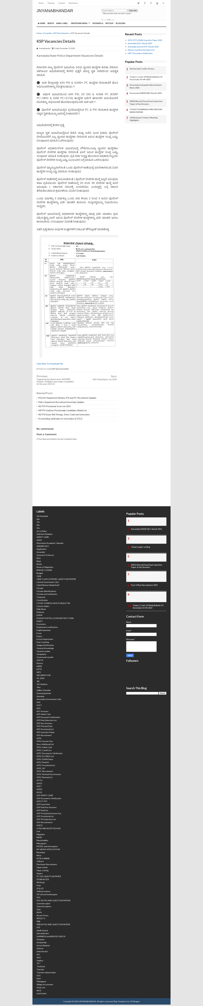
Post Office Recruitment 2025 (144, 585)
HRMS (39, 666)
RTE (38, 927)
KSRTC (40, 825)
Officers (40, 861)
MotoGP (110, 23)
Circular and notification (47, 594)
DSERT (40, 621)
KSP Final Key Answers (47, 807)
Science (40, 948)
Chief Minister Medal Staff (48, 585)
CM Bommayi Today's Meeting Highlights (144, 118)
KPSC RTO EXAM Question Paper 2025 (145, 40)
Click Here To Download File (50, 363)
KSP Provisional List (45, 816)
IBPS (39, 672)
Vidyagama (41, 981)
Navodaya (41, 852)
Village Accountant (45, 984)
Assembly (47, 33)
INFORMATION (44, 675)
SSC (38, 954)
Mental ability (42, 840)
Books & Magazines (45, 567)
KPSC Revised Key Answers (49, 774)
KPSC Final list (43, 762)
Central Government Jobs (48, 582)
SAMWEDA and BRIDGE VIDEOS (51, 936)
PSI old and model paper (47, 894)
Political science (43, 891)
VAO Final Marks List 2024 (105, 379)
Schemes (40, 939)
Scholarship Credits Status (142, 68)
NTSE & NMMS (43, 858)
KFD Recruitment (44, 735)
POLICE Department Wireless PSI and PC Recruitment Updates (67, 398)
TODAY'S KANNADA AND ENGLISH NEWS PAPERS (146, 110)
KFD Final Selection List (47, 720)
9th (38, 528)
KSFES (39, 789)
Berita (51, 23)
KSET (39, 786)
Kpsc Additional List (45, 744)
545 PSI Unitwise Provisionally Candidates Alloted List (62, 410)
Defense (40, 612)
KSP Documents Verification (49, 798)
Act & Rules (42, 531)
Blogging (120, 23)
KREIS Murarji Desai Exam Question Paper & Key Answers (146, 102)
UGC (39, 975)
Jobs (39, 687)
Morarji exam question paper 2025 (146, 556)
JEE (38, 681)
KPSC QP (41, 768)
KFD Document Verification (48, 717)
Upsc (39, 978)
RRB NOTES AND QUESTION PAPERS (53, 924)
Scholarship (42, 942)
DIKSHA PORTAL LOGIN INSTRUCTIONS (55, 618)
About (41, 3)
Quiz (39, 909)
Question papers (44, 906)
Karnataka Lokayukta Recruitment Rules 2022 (146, 86)
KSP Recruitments (61, 33)
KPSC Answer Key (45, 741)
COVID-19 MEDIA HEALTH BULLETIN (53, 603)
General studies (43, 651)
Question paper (43, 903)
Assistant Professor (45, 555)
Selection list (42, 951)
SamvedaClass (43, 933)
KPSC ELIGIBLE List (45, 756)
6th (38, 519)
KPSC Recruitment (45, 771)
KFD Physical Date (44, 726)
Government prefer (45, 657)
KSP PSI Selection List (46, 819)
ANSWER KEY (43, 546)
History (40, 663)
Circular (40, 588)
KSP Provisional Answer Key (49, 813)
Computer (41, 597)
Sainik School (42, 930)
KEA (38, 708)
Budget (40, 573)
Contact (61, 3)
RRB (38, 921)
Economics (41, 624)
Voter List (41, 987)
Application (41, 549)
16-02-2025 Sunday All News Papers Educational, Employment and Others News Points (147, 596)
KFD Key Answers (44, 723)
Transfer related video (46, 972)
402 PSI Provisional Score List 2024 (54, 406)
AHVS (39, 540)
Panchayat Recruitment (47, 864)
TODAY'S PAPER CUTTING (143, 538)
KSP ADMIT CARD (45, 795)
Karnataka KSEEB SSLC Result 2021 (146, 93)
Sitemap (51, 3)
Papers (40, 873)
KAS (38, 702)
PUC (39, 897)
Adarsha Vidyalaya (44, 534)
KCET (39, 705)
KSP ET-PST (42, 801)
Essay (39, 633)
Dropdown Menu (79, 23)
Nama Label (62, 23)
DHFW (39, 615)
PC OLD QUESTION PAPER (49, 876)
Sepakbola (97, 23)
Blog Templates (120, 1001)
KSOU (39, 792)
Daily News (41, 609)
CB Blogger (135, 1001)
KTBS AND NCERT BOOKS (49, 828)
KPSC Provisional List (46, 765)
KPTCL (40, 780)
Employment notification (47, 627)
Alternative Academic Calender (50, 543)
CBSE (39, 576)
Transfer (40, 969)
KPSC (39, 738)
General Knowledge (45, 648)
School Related (43, 945)
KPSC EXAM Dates (45, 759)
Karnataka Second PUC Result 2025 (143, 46)
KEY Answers (42, 711)
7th (38, 522)
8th (38, 525)
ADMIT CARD (43, 537)
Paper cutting (42, 870)
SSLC (39, 957)
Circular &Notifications (46, 591)
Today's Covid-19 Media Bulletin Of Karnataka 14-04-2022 (146, 78)
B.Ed (38, 558)
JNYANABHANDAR (55, 10)
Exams (39, 636)
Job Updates (42, 684)
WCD (39, 990)
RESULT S (41, 918)
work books (42, 993)
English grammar (44, 630)
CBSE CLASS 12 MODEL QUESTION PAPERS (56, 579)
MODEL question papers (47, 846)
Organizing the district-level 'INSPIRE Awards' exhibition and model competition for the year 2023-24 (55, 381)
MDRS (39, 837)
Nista (39, 855)
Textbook (41, 966)
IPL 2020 (40, 678)
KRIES (39, 783)
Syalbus (40, 960)
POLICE (40, 888)
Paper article (42, 867)
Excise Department (45, 639)
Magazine (41, 834)
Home (42, 23)
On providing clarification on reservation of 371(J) (60, 419)
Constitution (42, 600)
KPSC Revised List (45, 777)
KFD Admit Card (44, 714)
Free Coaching (43, 642)
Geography (41, 654)
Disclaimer (73, 3)
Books (39, 564)
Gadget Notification (45, 645)
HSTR (39, 669)
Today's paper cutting (140, 547)
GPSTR (40, 660)
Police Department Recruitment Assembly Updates (61, 402)
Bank (39, 561)
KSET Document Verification (140, 53)
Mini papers (42, 843)
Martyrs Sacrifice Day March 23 (141, 50)
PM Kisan (41, 882)
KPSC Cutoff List (44, 750)
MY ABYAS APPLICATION (48, 849)
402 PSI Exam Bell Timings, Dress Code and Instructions (64, 414)
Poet (39, 885)
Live (38, 831)
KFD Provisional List (45, 729)
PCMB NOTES (43, 879)
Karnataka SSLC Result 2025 (140, 43)
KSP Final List (42, 810)
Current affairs (43, 606)
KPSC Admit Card (44, 747)
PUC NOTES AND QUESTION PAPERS (53, 900)
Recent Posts (42, 915)
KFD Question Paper (46, 732)
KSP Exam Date (43, 804)
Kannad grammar (44, 693)
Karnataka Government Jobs (49, 699)
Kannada (40, 696)
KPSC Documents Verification (50, 753)
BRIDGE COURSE (44, 570)
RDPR (39, 912)
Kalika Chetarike (44, 690)
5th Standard (42, 516)
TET (38, 963)
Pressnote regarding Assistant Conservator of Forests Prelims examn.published (145, 576)
